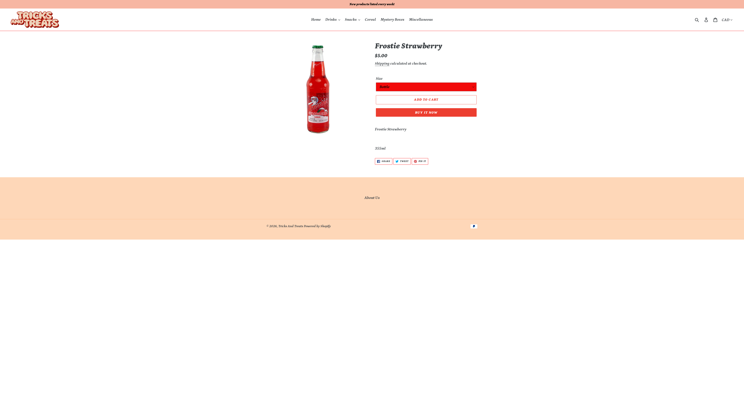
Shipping (382, 64)
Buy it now (426, 113)
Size (379, 78)
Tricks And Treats (290, 226)
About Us (372, 198)
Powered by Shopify (317, 226)
